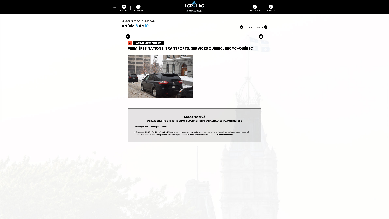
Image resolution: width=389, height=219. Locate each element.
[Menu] (114, 8)
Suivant (260, 27)
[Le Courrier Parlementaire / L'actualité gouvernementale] (194, 7)
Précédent (248, 27)
